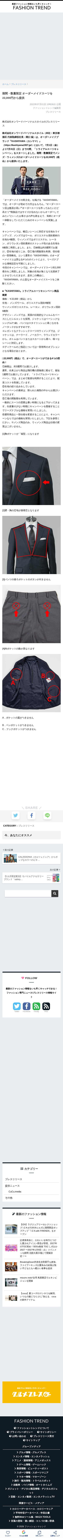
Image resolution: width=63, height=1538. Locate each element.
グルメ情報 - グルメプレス (32, 1452)
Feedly (36, 1011)
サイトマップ (33, 1440)
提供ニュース (12, 1185)
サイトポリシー (48, 1432)
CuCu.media (15, 1191)
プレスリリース (26, 825)
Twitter (16, 1011)
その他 (8, 1198)
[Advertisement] (31, 46)
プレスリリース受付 (43, 1436)
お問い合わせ (19, 1436)
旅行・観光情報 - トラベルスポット (32, 1480)
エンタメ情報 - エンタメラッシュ (33, 1456)
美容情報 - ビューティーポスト (32, 1468)
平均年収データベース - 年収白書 (33, 1513)
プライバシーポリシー (21, 1432)
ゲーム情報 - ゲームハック (32, 1464)
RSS (46, 1011)
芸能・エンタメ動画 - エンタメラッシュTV (33, 1496)
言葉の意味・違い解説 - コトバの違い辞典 (32, 1521)
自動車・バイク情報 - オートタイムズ (32, 1485)
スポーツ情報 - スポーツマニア (32, 1472)
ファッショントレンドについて (33, 1428)
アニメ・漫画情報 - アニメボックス (32, 1460)
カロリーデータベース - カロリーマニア (32, 1509)
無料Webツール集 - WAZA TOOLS (32, 1517)
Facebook (26, 1011)
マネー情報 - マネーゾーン (32, 1476)
